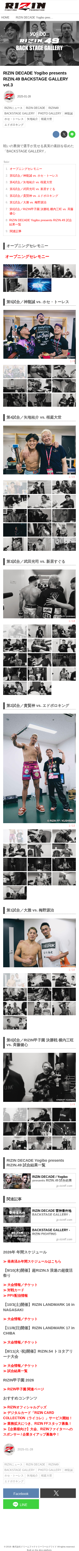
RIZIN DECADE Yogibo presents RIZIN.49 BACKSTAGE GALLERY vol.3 (35, 79)
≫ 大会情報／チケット (20, 1285)
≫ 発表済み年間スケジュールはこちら (32, 1261)
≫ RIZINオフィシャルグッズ (25, 1407)
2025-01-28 (24, 96)
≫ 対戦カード (13, 1290)
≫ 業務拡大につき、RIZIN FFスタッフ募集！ (37, 1423)
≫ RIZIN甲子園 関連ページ (23, 1389)
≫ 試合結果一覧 (15, 1371)
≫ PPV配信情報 (15, 1295)
